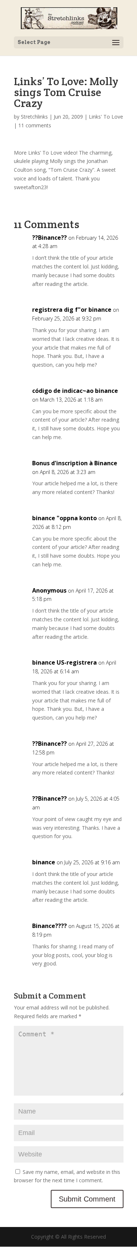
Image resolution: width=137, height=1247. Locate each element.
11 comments (34, 125)
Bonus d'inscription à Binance (74, 463)
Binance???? (49, 926)
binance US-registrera (64, 662)
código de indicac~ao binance (75, 391)
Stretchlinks (34, 116)
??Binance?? (49, 238)
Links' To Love (106, 116)
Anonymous (49, 590)
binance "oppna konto (64, 518)
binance (43, 862)
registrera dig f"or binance (71, 310)
